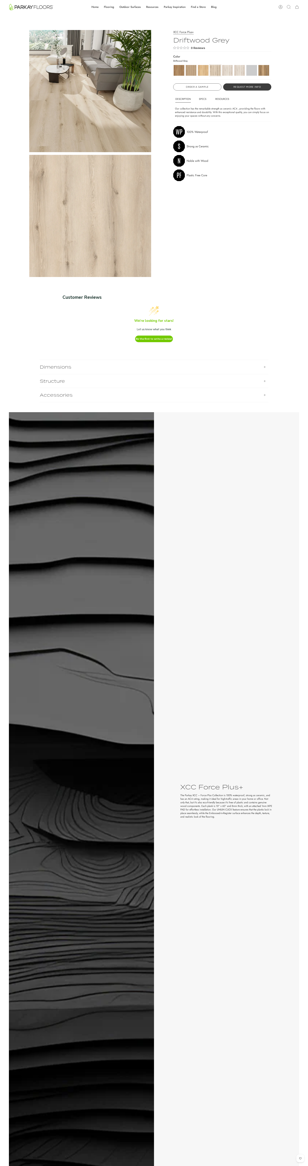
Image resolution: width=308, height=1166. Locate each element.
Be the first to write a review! (154, 339)
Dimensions (55, 367)
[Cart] (297, 7)
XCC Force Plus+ (183, 32)
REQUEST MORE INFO (247, 87)
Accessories (56, 395)
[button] (109, 7)
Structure (52, 381)
